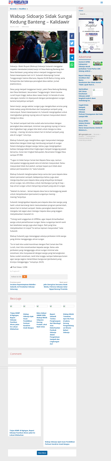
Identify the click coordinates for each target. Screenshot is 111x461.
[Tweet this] (72, 43)
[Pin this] (72, 50)
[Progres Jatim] (18, 3)
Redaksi (81, 136)
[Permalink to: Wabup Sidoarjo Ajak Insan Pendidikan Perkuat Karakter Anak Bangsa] (28, 308)
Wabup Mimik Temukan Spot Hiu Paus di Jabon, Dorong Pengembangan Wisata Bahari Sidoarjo (68, 323)
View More (42, 453)
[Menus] (101, 2)
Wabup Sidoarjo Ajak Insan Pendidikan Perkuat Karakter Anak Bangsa (28, 321)
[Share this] (72, 36)
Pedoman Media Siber (86, 138)
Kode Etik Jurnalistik (85, 140)
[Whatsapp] (72, 65)
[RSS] (24, 276)
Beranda (96, 134)
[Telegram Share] (72, 58)
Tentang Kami (90, 136)
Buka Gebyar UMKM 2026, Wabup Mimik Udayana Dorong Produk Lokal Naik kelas (42, 320)
